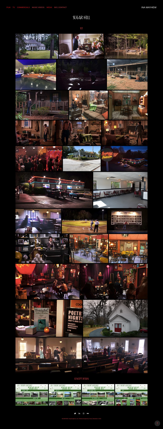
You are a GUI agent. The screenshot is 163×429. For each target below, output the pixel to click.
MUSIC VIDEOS (38, 7)
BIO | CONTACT (60, 7)
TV (14, 7)
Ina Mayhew (148, 7)
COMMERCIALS (23, 7)
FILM (8, 7)
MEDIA (49, 7)
